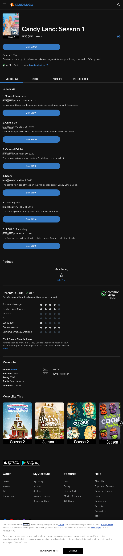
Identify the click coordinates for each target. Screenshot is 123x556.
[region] (61, 538)
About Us (99, 481)
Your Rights (96, 527)
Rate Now (61, 280)
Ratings (34, 78)
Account (37, 486)
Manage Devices (41, 496)
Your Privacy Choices (49, 551)
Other (14, 369)
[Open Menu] (4, 5)
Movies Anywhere (73, 496)
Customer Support (103, 491)
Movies (6, 486)
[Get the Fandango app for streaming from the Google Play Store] (31, 463)
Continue (73, 551)
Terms (61, 524)
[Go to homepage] (22, 5)
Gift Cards (69, 501)
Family (67, 486)
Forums (98, 496)
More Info (57, 78)
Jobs (97, 515)
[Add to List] (118, 36)
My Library (38, 481)
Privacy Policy (107, 524)
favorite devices (37, 65)
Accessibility (101, 511)
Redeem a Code (41, 501)
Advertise (99, 506)
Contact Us (100, 501)
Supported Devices (104, 486)
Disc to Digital (71, 491)
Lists (66, 481)
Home (6, 481)
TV (4, 491)
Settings (37, 491)
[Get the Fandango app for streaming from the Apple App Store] (11, 463)
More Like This (80, 78)
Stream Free (9, 496)
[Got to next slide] (120, 423)
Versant (26, 524)
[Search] (119, 5)
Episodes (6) (11, 78)
